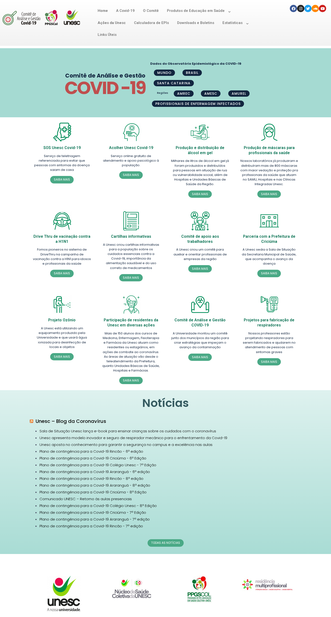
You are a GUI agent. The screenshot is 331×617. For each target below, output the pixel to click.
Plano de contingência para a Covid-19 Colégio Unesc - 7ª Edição (97, 464)
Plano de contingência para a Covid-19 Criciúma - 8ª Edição (93, 492)
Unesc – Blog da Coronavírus (71, 421)
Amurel (239, 93)
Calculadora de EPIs (151, 23)
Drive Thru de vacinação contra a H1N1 (61, 239)
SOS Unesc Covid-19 (62, 147)
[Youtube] (322, 8)
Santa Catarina (173, 83)
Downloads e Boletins (195, 23)
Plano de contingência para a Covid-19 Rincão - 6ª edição (91, 451)
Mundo (164, 72)
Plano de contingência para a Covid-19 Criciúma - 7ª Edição (92, 512)
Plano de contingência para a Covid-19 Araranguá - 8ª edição (94, 485)
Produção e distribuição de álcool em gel (200, 150)
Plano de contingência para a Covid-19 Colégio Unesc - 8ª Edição (98, 505)
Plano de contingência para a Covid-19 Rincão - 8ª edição (91, 478)
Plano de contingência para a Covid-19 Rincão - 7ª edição (91, 526)
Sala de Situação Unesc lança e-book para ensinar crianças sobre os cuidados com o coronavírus (127, 431)
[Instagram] (300, 8)
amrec (183, 93)
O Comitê (151, 10)
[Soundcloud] (315, 8)
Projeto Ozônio (62, 320)
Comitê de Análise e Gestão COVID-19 (200, 322)
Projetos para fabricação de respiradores (269, 322)
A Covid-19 (125, 10)
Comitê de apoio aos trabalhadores (200, 239)
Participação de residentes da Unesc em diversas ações (131, 322)
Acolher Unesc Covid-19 (131, 147)
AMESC (210, 93)
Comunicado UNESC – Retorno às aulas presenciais (85, 498)
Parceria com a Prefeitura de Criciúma (269, 239)
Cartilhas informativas (131, 236)
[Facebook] (293, 8)
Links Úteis (107, 34)
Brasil (192, 72)
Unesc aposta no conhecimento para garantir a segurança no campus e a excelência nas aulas (126, 444)
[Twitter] (308, 8)
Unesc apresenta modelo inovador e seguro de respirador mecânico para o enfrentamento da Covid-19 (133, 437)
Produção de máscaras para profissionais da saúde (269, 150)
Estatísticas (232, 23)
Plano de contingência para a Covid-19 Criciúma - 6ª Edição (92, 458)
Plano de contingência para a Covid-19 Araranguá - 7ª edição (94, 519)
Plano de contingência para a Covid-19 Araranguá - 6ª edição (94, 471)
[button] (62, 179)
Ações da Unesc (112, 23)
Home (103, 10)
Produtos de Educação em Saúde (196, 10)
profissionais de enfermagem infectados (198, 103)
